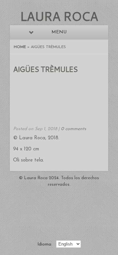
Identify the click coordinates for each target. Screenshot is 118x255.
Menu (59, 32)
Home (20, 47)
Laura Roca (59, 16)
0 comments (73, 129)
